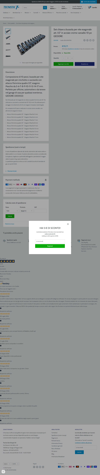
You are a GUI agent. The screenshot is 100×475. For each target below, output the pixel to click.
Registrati (50, 246)
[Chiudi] (68, 224)
